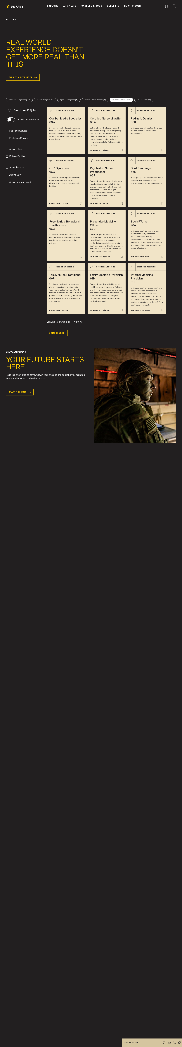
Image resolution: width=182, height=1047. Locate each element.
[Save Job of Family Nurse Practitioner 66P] (81, 310)
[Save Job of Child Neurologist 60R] (162, 203)
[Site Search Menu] (174, 5)
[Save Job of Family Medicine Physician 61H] (121, 310)
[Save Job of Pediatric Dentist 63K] (162, 150)
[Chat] (164, 1042)
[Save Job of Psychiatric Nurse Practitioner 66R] (121, 203)
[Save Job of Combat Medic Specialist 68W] (81, 150)
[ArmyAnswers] (179, 1042)
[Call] (174, 1042)
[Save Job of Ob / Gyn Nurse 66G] (81, 203)
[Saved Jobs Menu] (166, 5)
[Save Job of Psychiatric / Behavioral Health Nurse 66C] (81, 256)
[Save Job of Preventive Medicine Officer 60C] (121, 256)
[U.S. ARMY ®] (17, 6)
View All (78, 321)
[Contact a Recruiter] (169, 1042)
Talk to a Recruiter (20, 77)
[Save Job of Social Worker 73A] (162, 256)
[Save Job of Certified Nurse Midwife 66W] (121, 150)
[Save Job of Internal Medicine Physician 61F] (162, 310)
